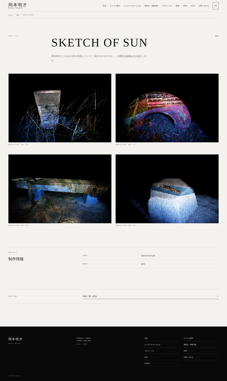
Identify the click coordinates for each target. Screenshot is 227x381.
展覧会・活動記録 (151, 6)
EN (216, 6)
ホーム (10, 15)
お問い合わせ (204, 6)
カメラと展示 (115, 6)
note (193, 6)
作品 (104, 6)
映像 (177, 6)
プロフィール (167, 6)
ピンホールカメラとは (132, 6)
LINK (185, 6)
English (147, 363)
